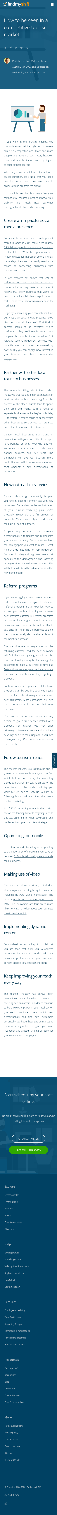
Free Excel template (14, 1402)
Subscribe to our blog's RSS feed (26, 47)
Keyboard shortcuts (14, 1273)
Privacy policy (11, 1432)
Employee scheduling (15, 1310)
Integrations (10, 1374)
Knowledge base (13, 1259)
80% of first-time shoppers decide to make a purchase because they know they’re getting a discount (28, 674)
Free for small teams (14, 1344)
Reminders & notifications (17, 1330)
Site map (9, 1453)
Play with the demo (28, 1149)
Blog (7, 1381)
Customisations (12, 1395)
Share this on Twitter (5, 47)
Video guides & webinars (17, 1266)
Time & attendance (14, 1317)
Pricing (8, 1215)
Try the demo (11, 1201)
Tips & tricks (10, 1279)
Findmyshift (10, 1478)
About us (9, 1229)
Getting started (12, 1252)
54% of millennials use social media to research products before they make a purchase (28, 282)
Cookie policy (11, 1439)
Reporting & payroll (14, 1323)
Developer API (12, 1367)
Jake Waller (31, 60)
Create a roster (28, 1138)
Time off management (15, 1337)
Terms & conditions (14, 1425)
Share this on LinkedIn (16, 47)
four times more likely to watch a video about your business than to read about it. (28, 908)
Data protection (12, 1446)
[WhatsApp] (6, 1503)
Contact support (12, 1286)
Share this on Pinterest (21, 47)
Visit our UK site (12, 1459)
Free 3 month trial (13, 1222)
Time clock (10, 1388)
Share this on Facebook (11, 47)
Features (9, 1208)
